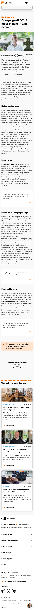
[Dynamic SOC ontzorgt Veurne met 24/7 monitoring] (17, 437)
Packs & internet (7, 535)
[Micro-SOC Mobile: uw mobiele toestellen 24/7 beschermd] (17, 477)
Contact (4, 565)
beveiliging (5, 245)
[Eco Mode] (3, 518)
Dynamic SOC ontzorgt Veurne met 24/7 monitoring (15, 450)
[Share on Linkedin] (19, 366)
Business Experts (7, 302)
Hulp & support (6, 559)
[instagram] (3, 591)
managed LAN (9, 164)
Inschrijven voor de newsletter (15, 581)
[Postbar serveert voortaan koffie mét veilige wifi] (17, 394)
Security (20, 55)
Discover (12, 525)
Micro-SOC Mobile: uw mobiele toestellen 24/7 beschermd (16, 490)
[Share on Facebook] (15, 366)
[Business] (31, 2)
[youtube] (14, 591)
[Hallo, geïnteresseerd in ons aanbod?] (29, 605)
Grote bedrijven (6, 553)
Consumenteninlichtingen (9, 604)
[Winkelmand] (26, 3)
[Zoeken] (30, 7)
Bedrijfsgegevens (23, 604)
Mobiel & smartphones (9, 541)
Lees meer (10, 425)
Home (3, 525)
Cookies (3, 607)
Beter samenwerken (8, 55)
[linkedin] (8, 591)
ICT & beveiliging (7, 547)
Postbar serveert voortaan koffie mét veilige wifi (16, 408)
